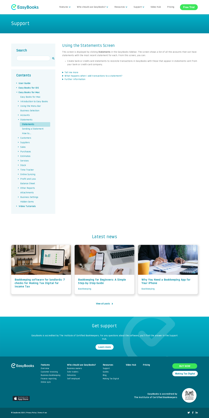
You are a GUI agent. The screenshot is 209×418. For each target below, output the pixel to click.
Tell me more (71, 72)
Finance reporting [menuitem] (49, 379)
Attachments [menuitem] (27, 193)
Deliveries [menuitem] (71, 375)
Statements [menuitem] (28, 124)
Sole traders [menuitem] (72, 372)
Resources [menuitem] (119, 7)
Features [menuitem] (63, 7)
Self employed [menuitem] (73, 379)
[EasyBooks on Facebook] (193, 413)
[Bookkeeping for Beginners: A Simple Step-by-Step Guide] (104, 260)
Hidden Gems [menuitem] (27, 202)
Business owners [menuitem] (74, 368)
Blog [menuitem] (105, 375)
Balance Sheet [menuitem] (27, 184)
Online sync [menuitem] (46, 382)
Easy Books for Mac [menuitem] (30, 97)
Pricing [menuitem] (170, 7)
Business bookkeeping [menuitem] (50, 375)
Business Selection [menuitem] (29, 111)
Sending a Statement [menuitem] (33, 129)
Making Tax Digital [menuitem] (111, 379)
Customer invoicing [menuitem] (49, 372)
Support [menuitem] (138, 7)
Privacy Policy (31, 413)
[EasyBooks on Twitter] (189, 413)
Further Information (75, 79)
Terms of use (42, 413)
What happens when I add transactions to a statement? (93, 76)
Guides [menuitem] (106, 372)
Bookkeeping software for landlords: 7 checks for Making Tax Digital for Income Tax (40, 283)
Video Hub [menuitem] (156, 7)
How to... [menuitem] (26, 133)
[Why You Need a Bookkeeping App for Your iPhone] (168, 260)
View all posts (103, 304)
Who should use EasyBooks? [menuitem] (91, 7)
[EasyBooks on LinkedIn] (197, 413)
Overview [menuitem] (45, 368)
